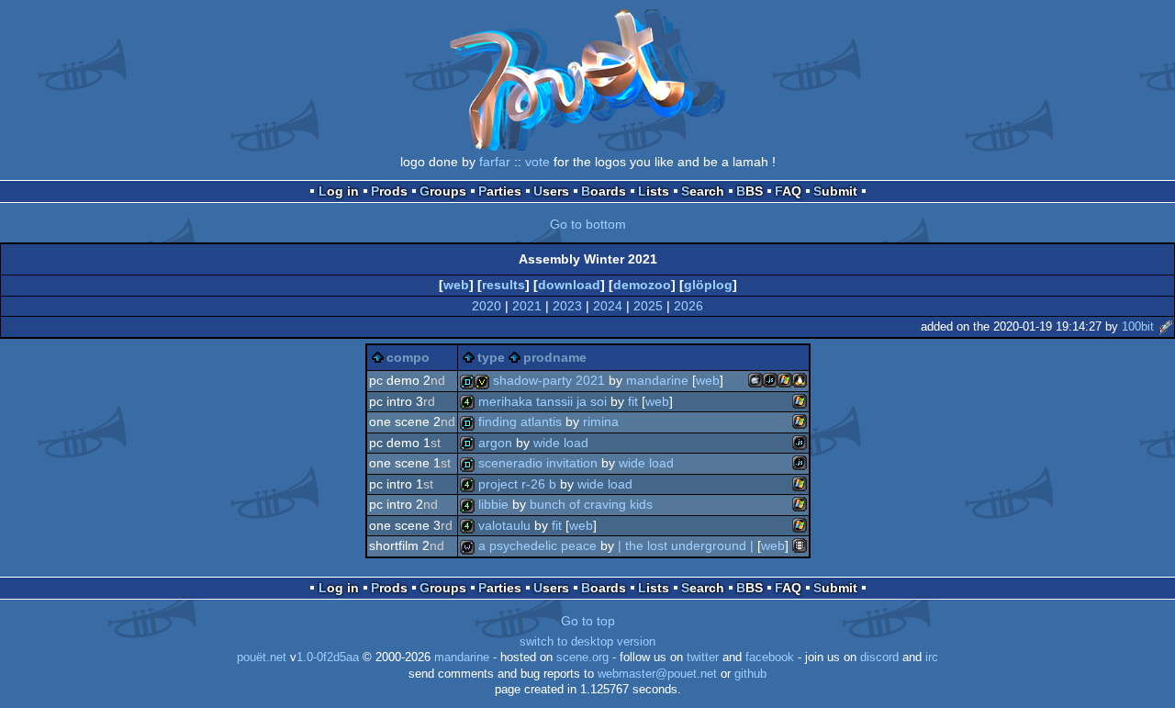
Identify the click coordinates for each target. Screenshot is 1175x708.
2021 (527, 305)
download (569, 284)
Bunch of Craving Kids (591, 504)
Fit (633, 401)
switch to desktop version (587, 641)
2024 (607, 305)
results (503, 284)
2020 (486, 305)
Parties (499, 191)
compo (408, 357)
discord (879, 657)
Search (702, 191)
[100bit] (1165, 326)
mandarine (461, 657)
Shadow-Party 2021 (549, 380)
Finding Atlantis (520, 421)
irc (931, 657)
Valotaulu (504, 525)
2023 (567, 305)
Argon (495, 442)
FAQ (788, 191)
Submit (835, 191)
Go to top (588, 620)
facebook (769, 657)
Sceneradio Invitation (538, 462)
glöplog (708, 284)
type (491, 357)
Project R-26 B (517, 484)
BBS (749, 191)
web (456, 284)
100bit (1138, 326)
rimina (601, 421)
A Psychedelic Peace (537, 545)
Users (551, 191)
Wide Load (560, 442)
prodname (555, 357)
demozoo (642, 284)
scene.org (582, 657)
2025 (648, 305)
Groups (443, 191)
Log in (339, 191)
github (750, 674)
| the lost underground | (686, 545)
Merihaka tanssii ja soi (542, 401)
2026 (688, 305)
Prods (389, 191)
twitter (703, 657)
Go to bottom (588, 224)
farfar (494, 161)
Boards (603, 191)
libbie (493, 504)
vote (537, 161)
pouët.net (261, 657)
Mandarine (657, 380)
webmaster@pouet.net (657, 674)
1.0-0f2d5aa (328, 657)
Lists (653, 191)
